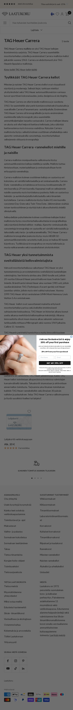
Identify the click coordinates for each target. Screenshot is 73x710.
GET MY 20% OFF (55, 363)
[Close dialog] (71, 336)
